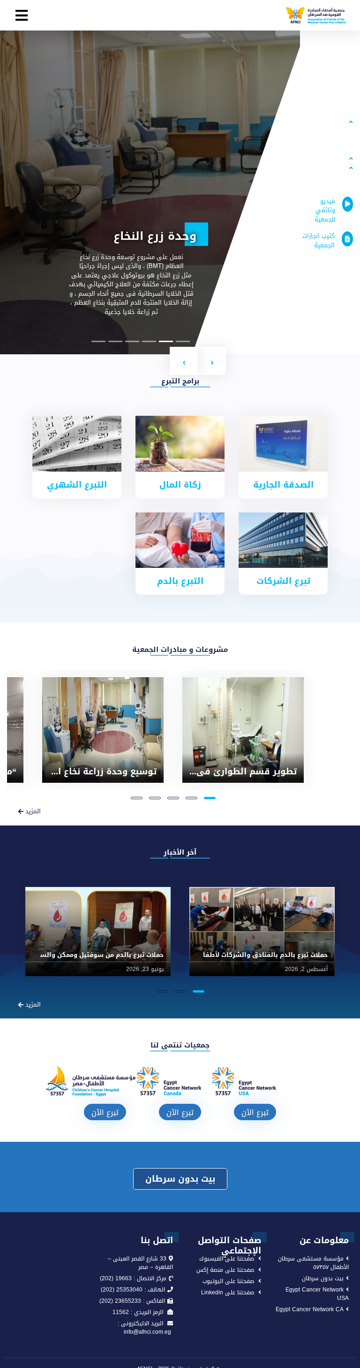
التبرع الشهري (77, 485)
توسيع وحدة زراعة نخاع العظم (96, 772)
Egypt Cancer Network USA (317, 1293)
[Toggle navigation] (21, 15)
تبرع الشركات (283, 581)
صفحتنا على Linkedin (227, 1292)
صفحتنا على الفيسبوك (226, 1258)
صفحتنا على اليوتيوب (228, 1281)
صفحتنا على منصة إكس (225, 1270)
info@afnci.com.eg (148, 1332)
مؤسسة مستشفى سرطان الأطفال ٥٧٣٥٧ (313, 1262)
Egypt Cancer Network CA (310, 1309)
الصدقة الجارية (283, 485)
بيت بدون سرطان (180, 1179)
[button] (212, 361)
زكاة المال (180, 485)
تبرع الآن (255, 1112)
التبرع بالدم (180, 581)
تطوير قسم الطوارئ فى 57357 (233, 772)
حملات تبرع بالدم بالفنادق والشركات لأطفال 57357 (254, 955)
